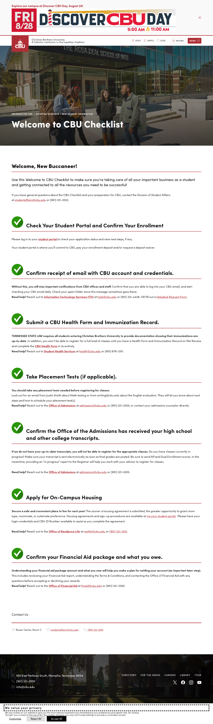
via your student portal (161, 516)
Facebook (183, 682)
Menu (193, 40)
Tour (198, 675)
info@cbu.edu (25, 687)
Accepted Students (47, 113)
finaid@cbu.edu (91, 586)
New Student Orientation (77, 113)
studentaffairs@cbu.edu (30, 200)
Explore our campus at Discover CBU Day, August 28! (47, 6)
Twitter (175, 682)
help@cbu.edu (107, 297)
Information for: (22, 113)
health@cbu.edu (90, 351)
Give (163, 40)
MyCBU (180, 40)
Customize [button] (15, 718)
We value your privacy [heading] (23, 708)
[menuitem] (136, 41)
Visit (138, 40)
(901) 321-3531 (118, 531)
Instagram (191, 682)
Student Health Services (59, 351)
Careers (170, 675)
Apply (150, 40)
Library (185, 675)
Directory (129, 675)
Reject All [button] (36, 718)
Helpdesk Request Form (171, 297)
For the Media (150, 675)
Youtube (199, 682)
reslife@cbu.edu (94, 531)
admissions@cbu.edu (93, 405)
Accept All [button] (56, 718)
